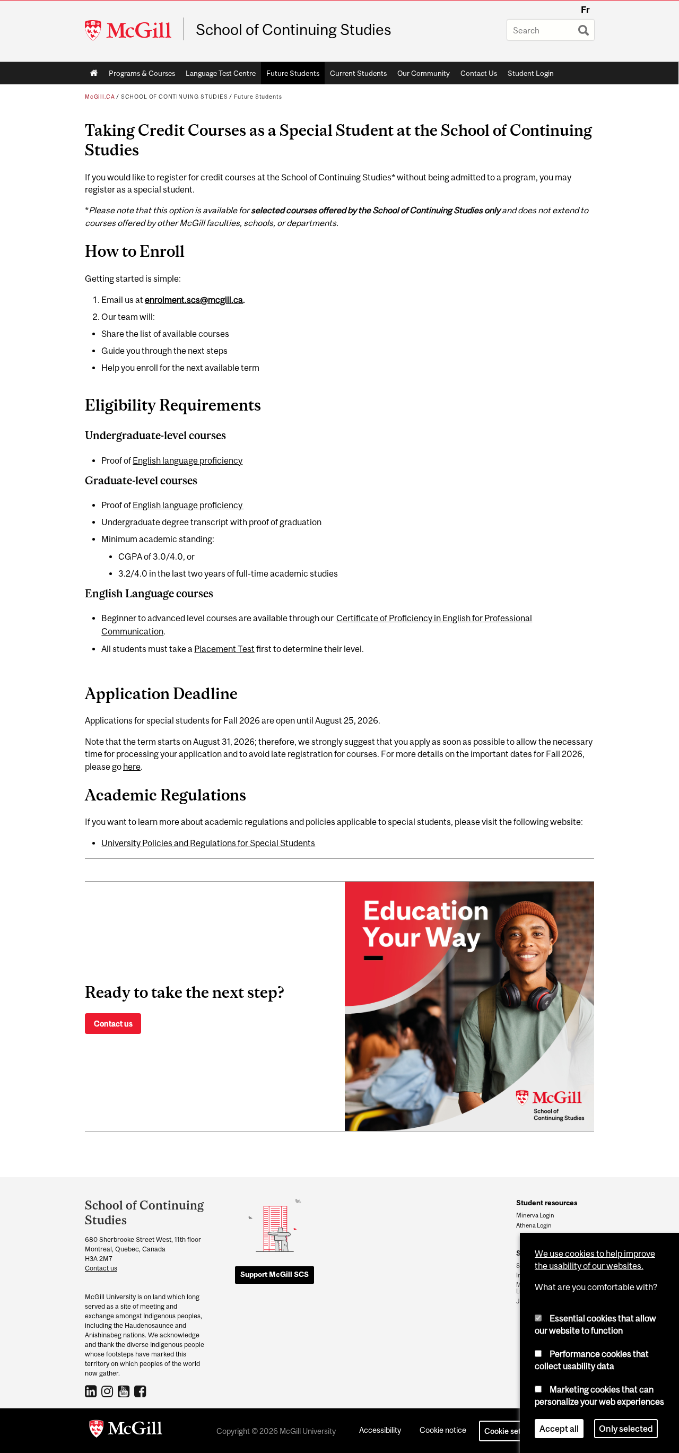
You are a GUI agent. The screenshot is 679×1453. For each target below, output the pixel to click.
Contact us (113, 1023)
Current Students (356, 75)
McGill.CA (100, 96)
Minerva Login (535, 1215)
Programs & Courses (139, 75)
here (132, 766)
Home (94, 73)
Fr (585, 9)
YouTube (125, 1391)
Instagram (108, 1391)
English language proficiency (187, 460)
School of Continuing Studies (293, 30)
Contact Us (478, 73)
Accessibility (380, 1429)
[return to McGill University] (126, 1430)
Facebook (141, 1391)
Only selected (626, 1428)
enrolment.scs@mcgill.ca (194, 299)
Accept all (559, 1428)
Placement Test (224, 649)
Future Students (290, 75)
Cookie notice (443, 1429)
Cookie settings (511, 1430)
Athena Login (534, 1225)
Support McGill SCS (274, 1274)
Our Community (421, 75)
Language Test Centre (218, 75)
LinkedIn (92, 1391)
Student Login (531, 73)
